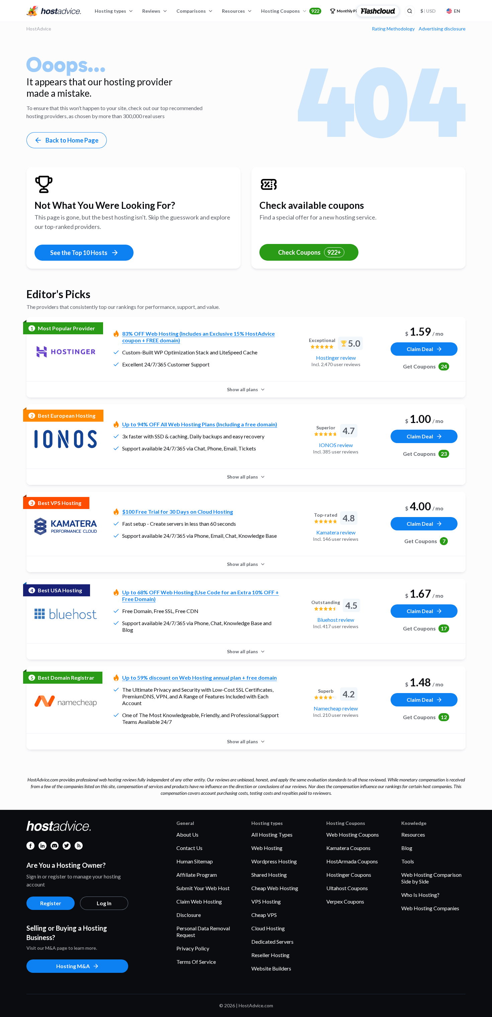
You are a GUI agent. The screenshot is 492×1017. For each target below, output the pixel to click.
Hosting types (110, 11)
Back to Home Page (72, 140)
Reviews (151, 11)
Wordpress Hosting (274, 861)
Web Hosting (266, 848)
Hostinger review (336, 357)
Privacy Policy (192, 948)
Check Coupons (309, 252)
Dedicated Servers (272, 941)
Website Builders (271, 968)
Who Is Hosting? (420, 895)
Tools (407, 861)
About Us (187, 834)
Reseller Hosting (270, 955)
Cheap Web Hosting (274, 888)
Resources (233, 11)
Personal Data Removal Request (203, 931)
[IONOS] (65, 439)
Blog (406, 848)
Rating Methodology (393, 28)
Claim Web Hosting (199, 901)
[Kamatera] (65, 526)
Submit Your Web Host (203, 888)
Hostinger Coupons (348, 874)
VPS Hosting (266, 901)
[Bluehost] (65, 613)
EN (457, 11)
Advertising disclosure (442, 28)
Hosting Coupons (290, 11)
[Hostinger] (65, 351)
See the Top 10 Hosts (78, 252)
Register (50, 903)
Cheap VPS (264, 915)
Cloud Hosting (268, 928)
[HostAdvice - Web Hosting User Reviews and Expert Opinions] (53, 11)
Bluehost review (335, 619)
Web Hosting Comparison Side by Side (431, 877)
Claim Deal (420, 349)
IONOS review (336, 445)
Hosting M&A (73, 966)
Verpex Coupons (345, 901)
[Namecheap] (65, 701)
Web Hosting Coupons (352, 834)
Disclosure (188, 915)
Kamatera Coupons (348, 848)
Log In (104, 903)
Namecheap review (336, 708)
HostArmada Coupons (352, 861)
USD (428, 11)
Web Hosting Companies (430, 908)
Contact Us (189, 848)
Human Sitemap (194, 861)
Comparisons (191, 11)
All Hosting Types (272, 834)
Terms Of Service (196, 961)
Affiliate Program (196, 874)
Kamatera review (335, 532)
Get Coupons (425, 366)
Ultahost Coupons (347, 888)
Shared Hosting (269, 874)
